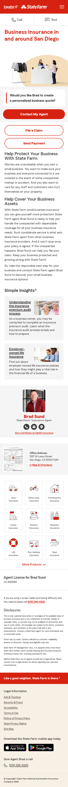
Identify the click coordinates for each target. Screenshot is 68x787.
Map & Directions (42, 465)
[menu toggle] (61, 6)
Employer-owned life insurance (17, 352)
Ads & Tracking (12, 697)
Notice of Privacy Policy (17, 718)
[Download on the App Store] (15, 747)
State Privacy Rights (15, 723)
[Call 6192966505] (26, 427)
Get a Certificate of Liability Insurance (34, 433)
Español (9, 6)
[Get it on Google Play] (41, 747)
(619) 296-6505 (36, 602)
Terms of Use (11, 713)
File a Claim (34, 130)
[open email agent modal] (34, 427)
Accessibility (11, 707)
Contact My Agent (34, 114)
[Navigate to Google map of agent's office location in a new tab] (42, 427)
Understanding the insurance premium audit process (20, 307)
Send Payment (34, 143)
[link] (34, 6)
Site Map (9, 729)
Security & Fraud (13, 702)
